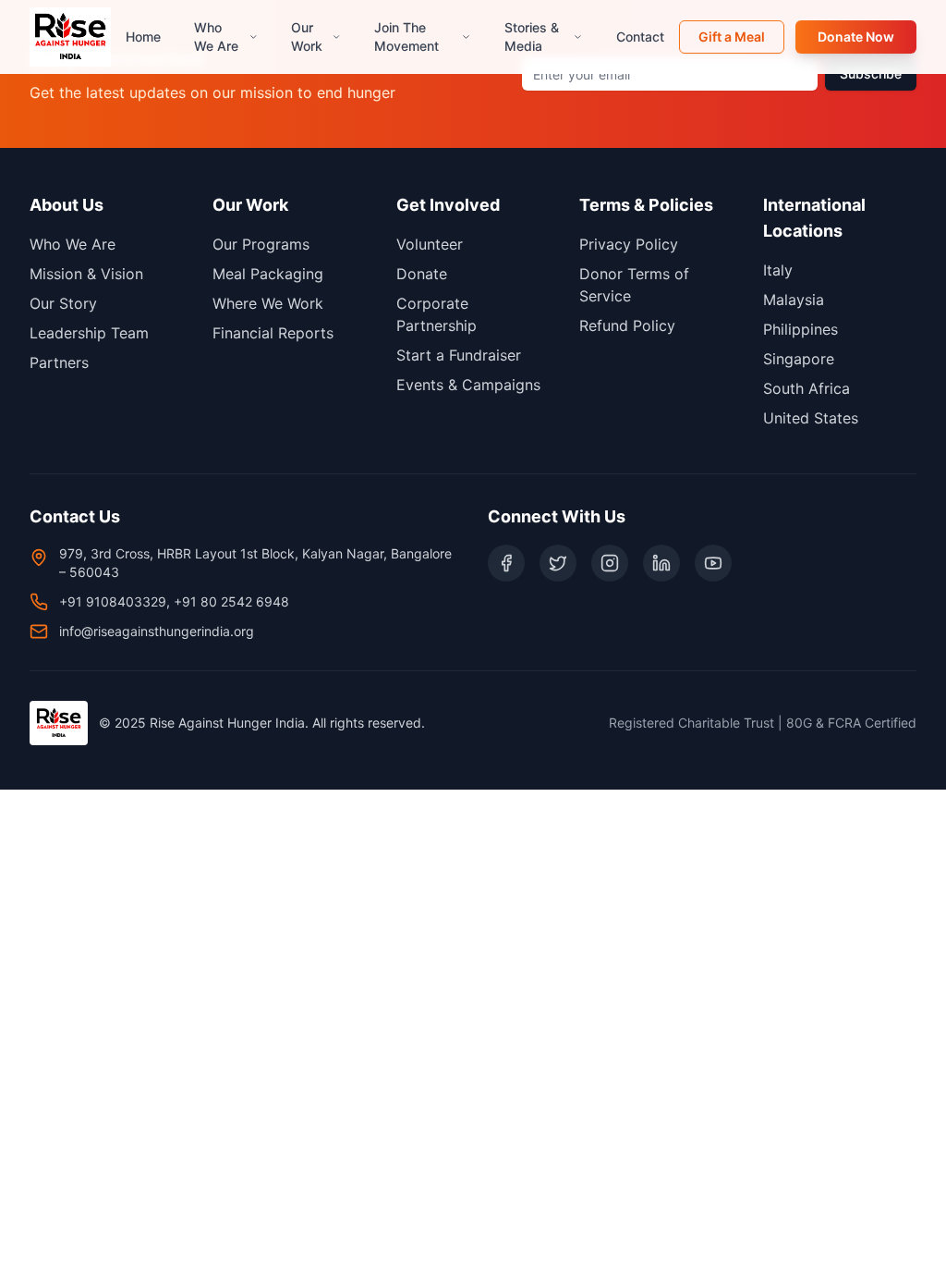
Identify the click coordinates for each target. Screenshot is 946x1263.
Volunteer (429, 244)
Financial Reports (273, 333)
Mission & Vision (86, 273)
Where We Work (267, 303)
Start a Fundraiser (458, 355)
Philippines (800, 329)
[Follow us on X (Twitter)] (558, 563)
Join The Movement (406, 36)
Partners (59, 362)
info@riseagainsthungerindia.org (156, 631)
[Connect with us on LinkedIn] (661, 563)
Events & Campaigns (468, 384)
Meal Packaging (267, 273)
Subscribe (871, 73)
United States (810, 418)
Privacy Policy (628, 244)
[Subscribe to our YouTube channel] (713, 563)
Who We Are (216, 36)
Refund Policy (627, 325)
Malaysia (793, 299)
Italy (778, 270)
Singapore (798, 358)
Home (143, 36)
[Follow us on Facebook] (506, 563)
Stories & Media (531, 36)
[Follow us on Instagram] (609, 563)
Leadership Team (89, 333)
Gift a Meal (731, 36)
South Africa (806, 388)
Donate (421, 273)
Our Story (63, 303)
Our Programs (260, 244)
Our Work (306, 36)
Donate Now (856, 36)
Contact (640, 36)
